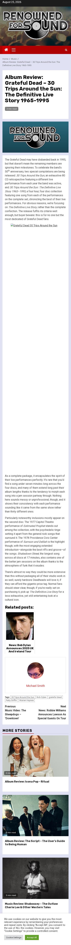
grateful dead (55, 697)
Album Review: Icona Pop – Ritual (27, 781)
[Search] (66, 50)
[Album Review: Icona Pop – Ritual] (35, 756)
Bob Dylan (41, 697)
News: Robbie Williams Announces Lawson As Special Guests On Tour (52, 712)
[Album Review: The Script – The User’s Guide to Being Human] (35, 815)
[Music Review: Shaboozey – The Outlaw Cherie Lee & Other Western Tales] (35, 878)
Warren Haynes (26, 700)
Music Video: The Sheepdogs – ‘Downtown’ (15, 712)
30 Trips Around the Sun (22, 697)
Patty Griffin (11, 700)
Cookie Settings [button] (13, 937)
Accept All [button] (32, 937)
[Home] (6, 50)
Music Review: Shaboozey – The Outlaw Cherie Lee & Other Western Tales (31, 905)
